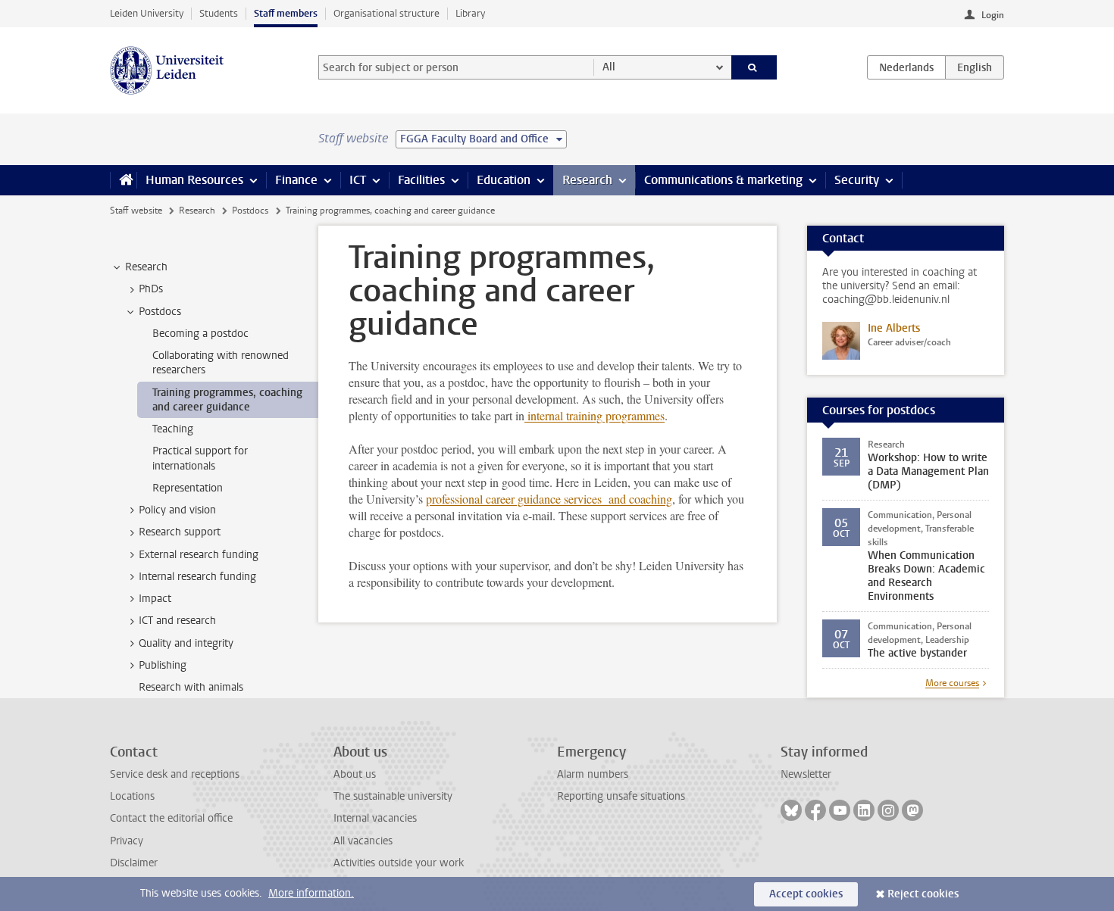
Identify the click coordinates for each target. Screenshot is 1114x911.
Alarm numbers (592, 774)
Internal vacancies (375, 818)
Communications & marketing (723, 180)
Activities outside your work (398, 863)
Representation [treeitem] (187, 488)
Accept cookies (806, 894)
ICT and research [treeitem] (177, 620)
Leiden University (146, 13)
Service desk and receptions (174, 774)
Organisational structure (386, 13)
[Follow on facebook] (815, 810)
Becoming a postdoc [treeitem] (200, 333)
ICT (357, 180)
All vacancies (363, 841)
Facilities (421, 180)
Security (856, 180)
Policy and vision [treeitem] (177, 510)
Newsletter (806, 774)
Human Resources (194, 180)
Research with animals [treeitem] (191, 687)
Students (218, 13)
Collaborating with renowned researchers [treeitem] (220, 362)
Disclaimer (134, 863)
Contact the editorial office (171, 818)
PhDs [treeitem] (151, 289)
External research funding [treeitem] (198, 555)
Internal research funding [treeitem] (197, 576)
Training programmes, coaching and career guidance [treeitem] (227, 399)
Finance (296, 180)
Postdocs (250, 210)
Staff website (136, 210)
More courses (952, 683)
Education (503, 180)
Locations (132, 796)
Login (992, 15)
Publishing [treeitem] (162, 665)
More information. (311, 893)
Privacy (126, 841)
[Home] (123, 180)
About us (354, 774)
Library (470, 13)
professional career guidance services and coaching (549, 499)
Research (587, 180)
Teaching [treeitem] (172, 429)
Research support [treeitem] (180, 532)
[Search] (754, 67)
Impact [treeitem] (155, 598)
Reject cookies (923, 894)
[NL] (906, 67)
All (608, 67)
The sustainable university (392, 796)
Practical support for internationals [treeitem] (200, 458)
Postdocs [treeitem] (160, 311)
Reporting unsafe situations (621, 796)
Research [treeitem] (146, 267)
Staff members (286, 13)
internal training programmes (594, 415)
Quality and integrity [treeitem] (186, 643)
